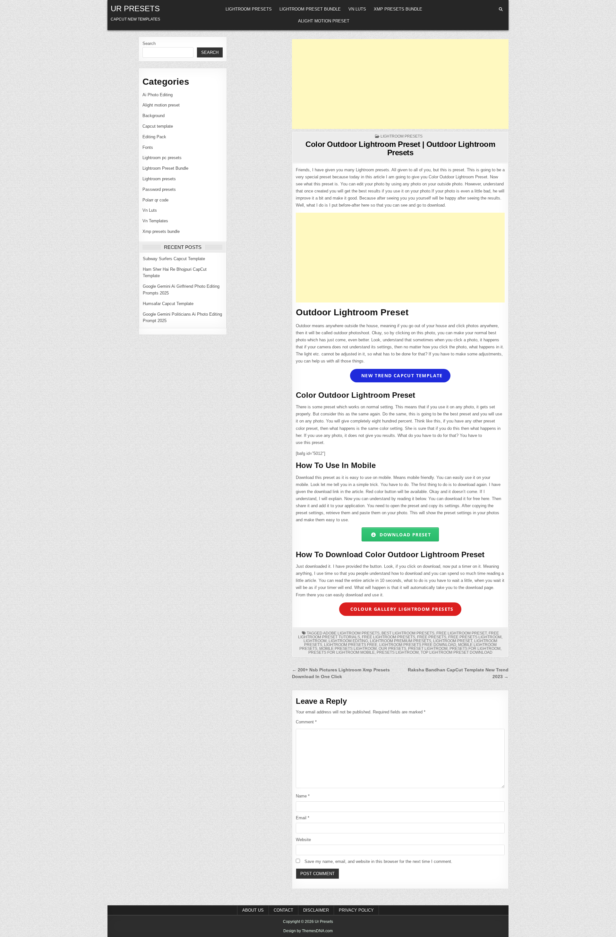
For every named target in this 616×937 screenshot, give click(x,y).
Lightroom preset (452, 641)
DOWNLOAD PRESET (403, 535)
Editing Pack (154, 136)
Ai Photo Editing (157, 94)
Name (303, 796)
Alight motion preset (323, 21)
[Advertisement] (400, 84)
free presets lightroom (474, 637)
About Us (253, 910)
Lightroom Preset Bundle (310, 9)
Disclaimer (316, 910)
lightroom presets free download (417, 645)
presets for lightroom (475, 648)
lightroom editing (348, 641)
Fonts (147, 147)
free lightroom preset (461, 633)
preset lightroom (428, 648)
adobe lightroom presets (351, 633)
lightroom (315, 641)
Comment (306, 722)
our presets (392, 648)
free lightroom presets (388, 637)
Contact (283, 910)
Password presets (159, 189)
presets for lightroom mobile (341, 652)
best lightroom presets (407, 633)
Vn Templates (155, 220)
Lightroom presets (249, 9)
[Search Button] (501, 9)
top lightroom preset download (456, 652)
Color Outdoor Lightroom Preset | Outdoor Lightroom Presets (400, 148)
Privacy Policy (356, 910)
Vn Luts (357, 9)
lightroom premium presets (400, 641)
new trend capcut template (401, 375)
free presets (431, 637)
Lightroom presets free (350, 645)
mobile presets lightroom (348, 648)
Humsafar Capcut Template (168, 303)
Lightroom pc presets (162, 157)
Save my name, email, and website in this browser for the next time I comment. (378, 861)
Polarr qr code (155, 200)
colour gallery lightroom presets (401, 609)
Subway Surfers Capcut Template (174, 258)
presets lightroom (398, 652)
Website (303, 839)
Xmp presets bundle (398, 9)
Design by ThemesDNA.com (308, 931)
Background (153, 115)
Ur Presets (135, 8)
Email (302, 817)
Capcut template (157, 126)
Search (149, 43)
